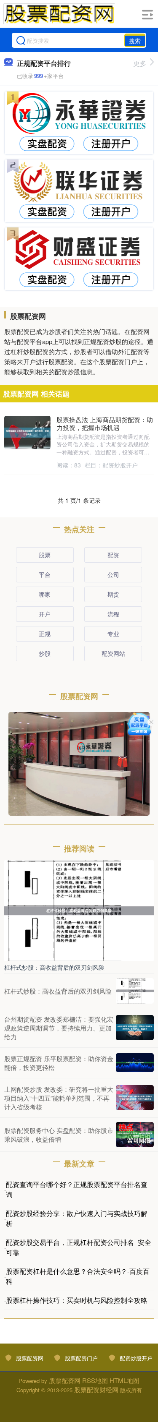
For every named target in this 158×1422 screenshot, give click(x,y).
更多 (140, 63)
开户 (45, 614)
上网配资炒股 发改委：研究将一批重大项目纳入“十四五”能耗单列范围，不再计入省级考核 (58, 1098)
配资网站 (113, 653)
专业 (113, 633)
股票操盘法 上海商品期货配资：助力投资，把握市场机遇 (104, 423)
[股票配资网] (59, 13)
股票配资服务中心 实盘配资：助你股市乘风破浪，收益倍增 (58, 1134)
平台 (45, 574)
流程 (113, 614)
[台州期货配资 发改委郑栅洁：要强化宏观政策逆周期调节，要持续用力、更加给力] (135, 1027)
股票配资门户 (81, 1358)
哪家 (45, 594)
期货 (113, 594)
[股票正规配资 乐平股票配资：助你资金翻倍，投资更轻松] (135, 1062)
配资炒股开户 (136, 1358)
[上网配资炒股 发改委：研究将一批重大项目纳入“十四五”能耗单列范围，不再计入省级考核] (135, 1097)
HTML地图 (124, 1380)
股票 (45, 555)
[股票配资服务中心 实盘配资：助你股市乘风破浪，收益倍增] (135, 1134)
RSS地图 (95, 1380)
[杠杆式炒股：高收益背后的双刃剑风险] (79, 909)
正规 (45, 633)
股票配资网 (29, 1358)
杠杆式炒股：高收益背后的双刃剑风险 (54, 967)
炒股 (45, 653)
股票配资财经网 (96, 1389)
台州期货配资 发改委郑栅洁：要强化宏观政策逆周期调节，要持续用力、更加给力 (58, 1028)
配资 (113, 555)
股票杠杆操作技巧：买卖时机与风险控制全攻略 (76, 1300)
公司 (113, 574)
